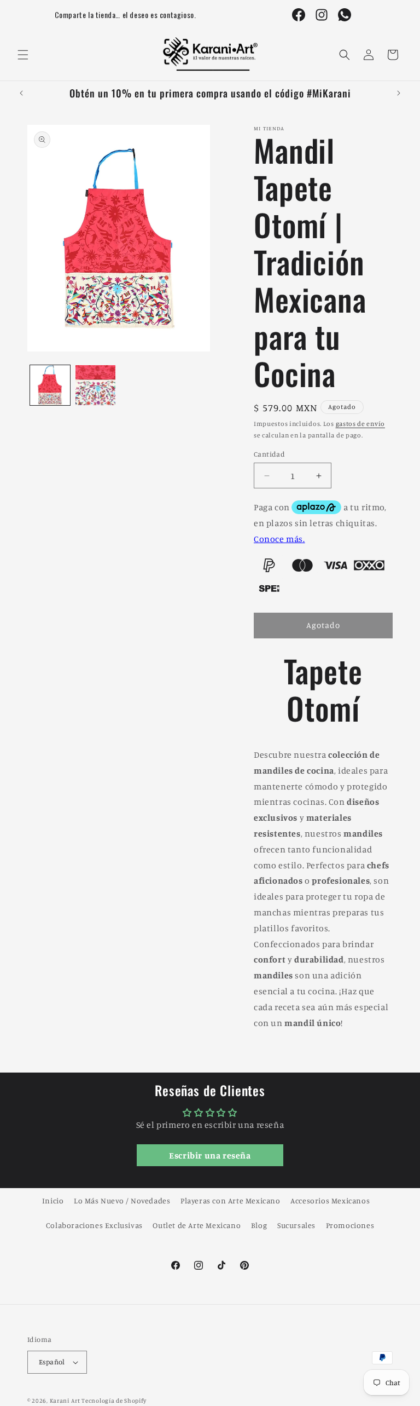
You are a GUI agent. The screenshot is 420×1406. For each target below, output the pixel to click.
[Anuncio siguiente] (399, 93)
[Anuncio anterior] (21, 93)
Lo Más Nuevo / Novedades (122, 1200)
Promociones (350, 1225)
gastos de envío (361, 423)
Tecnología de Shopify (114, 1400)
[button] (23, 55)
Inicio (53, 1200)
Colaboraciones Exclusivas (94, 1225)
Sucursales (296, 1225)
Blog (259, 1225)
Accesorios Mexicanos (330, 1200)
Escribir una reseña (209, 1155)
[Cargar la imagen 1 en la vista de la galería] (50, 385)
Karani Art (65, 1400)
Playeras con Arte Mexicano (230, 1200)
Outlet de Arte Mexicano (197, 1225)
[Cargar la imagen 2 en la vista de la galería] (95, 385)
